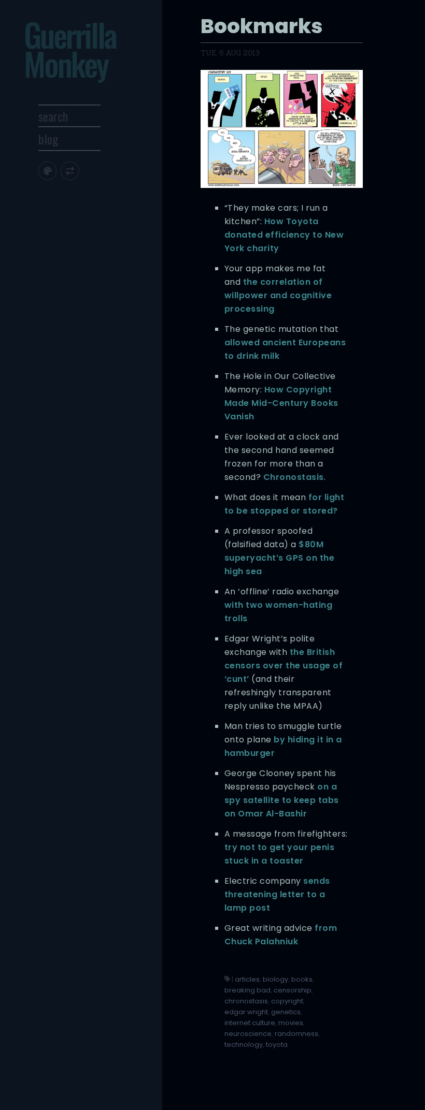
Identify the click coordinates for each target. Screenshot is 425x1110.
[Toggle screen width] (70, 171)
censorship (292, 990)
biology (275, 979)
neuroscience (248, 1034)
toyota (277, 1044)
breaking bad (247, 990)
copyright (287, 1001)
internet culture (249, 1023)
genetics (286, 1012)
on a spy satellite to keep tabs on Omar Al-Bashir (281, 800)
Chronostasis (293, 477)
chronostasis (246, 1001)
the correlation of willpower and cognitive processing (278, 295)
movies (290, 1023)
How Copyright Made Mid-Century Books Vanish (281, 403)
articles (247, 979)
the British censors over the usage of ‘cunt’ (283, 665)
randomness (296, 1034)
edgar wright (246, 1012)
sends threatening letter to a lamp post (277, 894)
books (302, 979)
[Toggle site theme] (47, 171)
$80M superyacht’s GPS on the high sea (279, 557)
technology (243, 1044)
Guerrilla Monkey (70, 49)
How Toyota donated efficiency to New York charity (284, 234)
